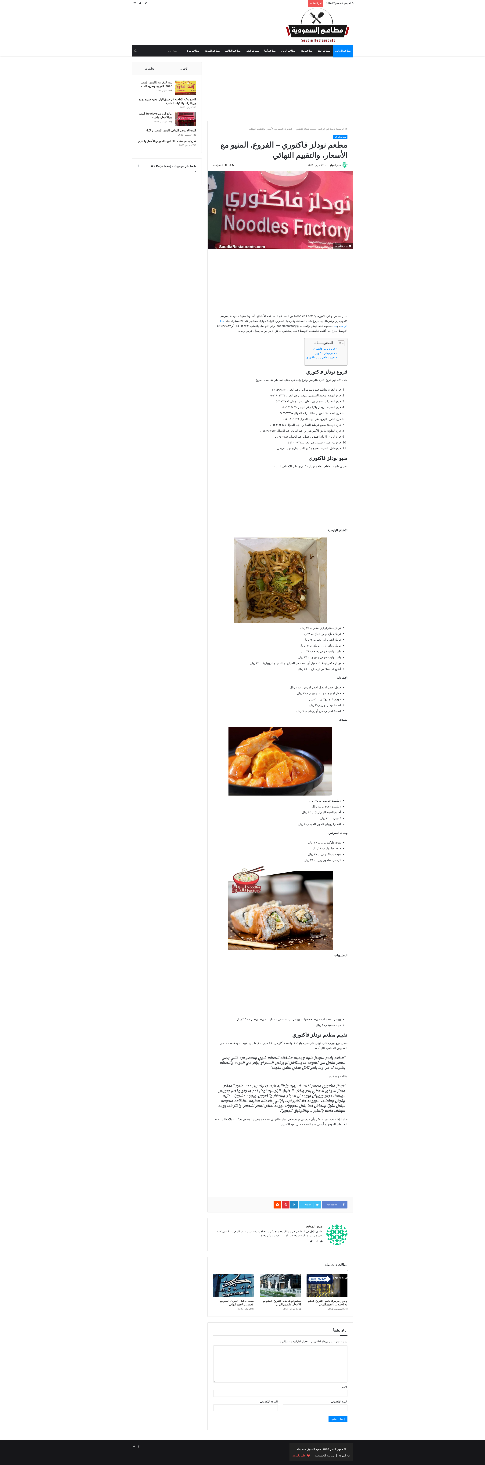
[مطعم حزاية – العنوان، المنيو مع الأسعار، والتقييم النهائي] (233, 1285)
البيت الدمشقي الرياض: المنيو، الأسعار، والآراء (171, 130)
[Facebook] (138, 1446)
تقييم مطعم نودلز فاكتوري (320, 357)
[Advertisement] (280, 88)
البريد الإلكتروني (339, 1401)
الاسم (344, 1387)
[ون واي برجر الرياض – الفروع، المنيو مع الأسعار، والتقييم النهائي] (327, 1285)
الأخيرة (184, 68)
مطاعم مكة (307, 50)
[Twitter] (134, 1446)
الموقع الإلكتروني (269, 1401)
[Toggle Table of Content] (339, 343)
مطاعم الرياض (343, 50)
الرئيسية (340, 128)
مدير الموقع (335, 165)
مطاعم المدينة (212, 50)
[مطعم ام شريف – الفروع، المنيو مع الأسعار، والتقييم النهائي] (280, 1285)
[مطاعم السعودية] (318, 25)
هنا (335, 326)
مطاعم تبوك (192, 50)
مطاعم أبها (270, 50)
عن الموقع (344, 1455)
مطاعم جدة (324, 50)
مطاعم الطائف (233, 50)
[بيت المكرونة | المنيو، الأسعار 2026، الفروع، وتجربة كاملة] (185, 88)
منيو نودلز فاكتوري (325, 353)
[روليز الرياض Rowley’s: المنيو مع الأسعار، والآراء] (185, 119)
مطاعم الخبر (252, 50)
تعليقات (149, 68)
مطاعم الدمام (288, 50)
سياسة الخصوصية (324, 1455)
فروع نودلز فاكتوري (324, 348)
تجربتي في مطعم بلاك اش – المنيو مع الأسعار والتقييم (167, 141)
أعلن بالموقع (300, 1455)
